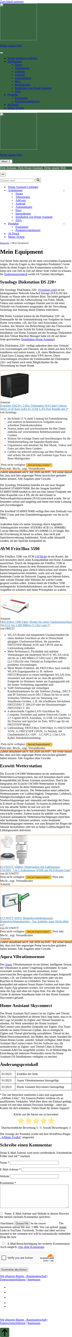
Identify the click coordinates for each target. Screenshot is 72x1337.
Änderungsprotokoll (15, 274)
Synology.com (47, 289)
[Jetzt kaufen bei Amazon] (15, 399)
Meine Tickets (15, 108)
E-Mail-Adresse (10, 1169)
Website (4, 1176)
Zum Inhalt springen (12, 1)
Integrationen (22, 84)
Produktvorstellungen (27, 101)
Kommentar (8, 1182)
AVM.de (41, 556)
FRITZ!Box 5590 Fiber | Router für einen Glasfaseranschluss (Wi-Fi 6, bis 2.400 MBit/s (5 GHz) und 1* (36, 623)
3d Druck (12, 104)
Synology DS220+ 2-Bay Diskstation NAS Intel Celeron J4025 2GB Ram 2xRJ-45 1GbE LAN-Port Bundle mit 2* (34, 407)
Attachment (7, 1223)
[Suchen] (38, 180)
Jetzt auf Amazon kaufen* (39, 465)
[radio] (21, 1121)
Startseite (4, 243)
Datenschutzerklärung (12, 1279)
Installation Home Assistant (38, 339)
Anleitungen (14, 61)
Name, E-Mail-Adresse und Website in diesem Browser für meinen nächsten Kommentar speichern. (34, 1215)
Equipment (21, 98)
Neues (18, 64)
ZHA (18, 91)
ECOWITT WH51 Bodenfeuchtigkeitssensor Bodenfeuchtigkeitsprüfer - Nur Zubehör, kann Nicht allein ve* (34, 921)
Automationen (23, 78)
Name (4, 1162)
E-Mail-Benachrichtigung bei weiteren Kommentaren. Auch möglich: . (35, 1245)
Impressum (34, 1279)
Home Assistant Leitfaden (22, 58)
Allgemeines (22, 68)
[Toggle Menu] (1, 52)
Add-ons (20, 71)
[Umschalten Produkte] (64, 223)
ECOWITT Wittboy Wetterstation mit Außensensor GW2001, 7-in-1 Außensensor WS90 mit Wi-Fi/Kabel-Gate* (35, 868)
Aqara (8, 964)
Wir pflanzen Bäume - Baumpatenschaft (23, 1276)
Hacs (18, 81)
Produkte (12, 94)
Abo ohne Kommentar (31, 1247)
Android (20, 74)
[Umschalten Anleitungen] (64, 190)
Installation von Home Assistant (33, 88)
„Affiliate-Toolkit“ (10, 1137)
